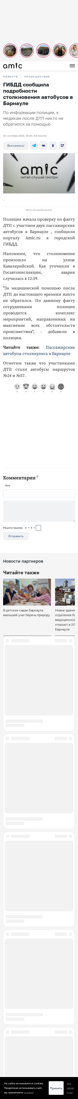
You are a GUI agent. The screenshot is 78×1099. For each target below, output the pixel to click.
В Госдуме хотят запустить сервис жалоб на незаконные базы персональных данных (38, 1051)
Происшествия (37, 76)
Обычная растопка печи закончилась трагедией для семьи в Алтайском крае (34, 942)
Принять (56, 1088)
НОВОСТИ (10, 76)
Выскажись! (15, 145)
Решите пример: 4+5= (19, 527)
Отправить (16, 536)
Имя (7, 485)
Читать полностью (39, 1029)
